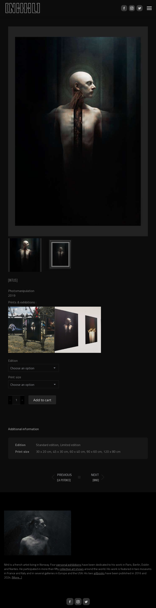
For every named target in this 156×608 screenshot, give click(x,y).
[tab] (78, 427)
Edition (13, 360)
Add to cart (42, 400)
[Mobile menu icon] (149, 8)
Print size (14, 377)
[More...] (17, 577)
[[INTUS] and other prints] (78, 330)
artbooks (99, 573)
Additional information (23, 428)
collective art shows (72, 569)
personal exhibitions (68, 564)
